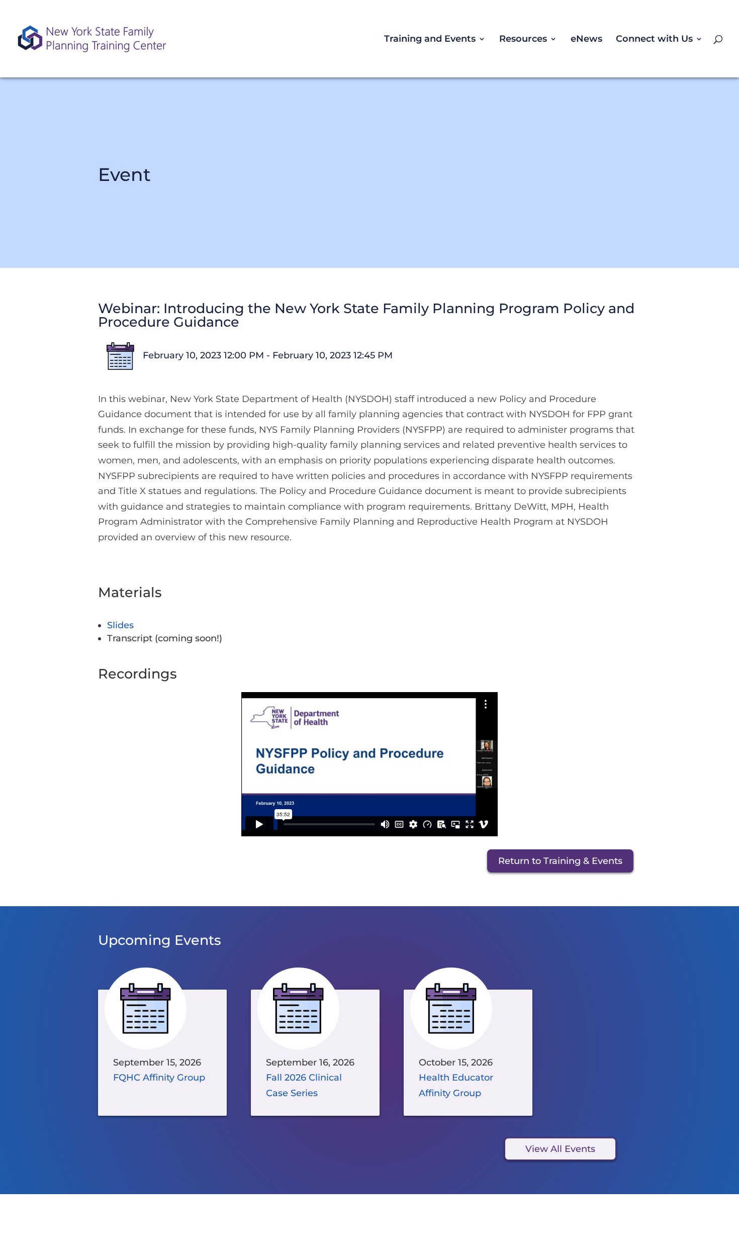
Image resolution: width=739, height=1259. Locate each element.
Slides (120, 625)
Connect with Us (654, 39)
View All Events (560, 1148)
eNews (586, 39)
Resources (523, 39)
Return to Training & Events (560, 860)
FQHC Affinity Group (159, 1077)
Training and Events (430, 39)
